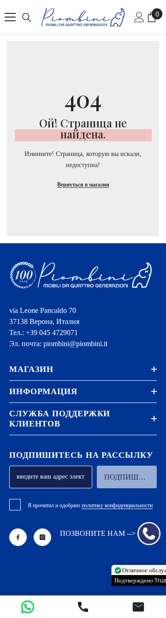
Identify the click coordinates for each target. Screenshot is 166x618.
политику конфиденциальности (117, 505)
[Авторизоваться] (139, 17)
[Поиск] (26, 17)
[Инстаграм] (42, 537)
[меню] (10, 17)
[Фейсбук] (18, 537)
